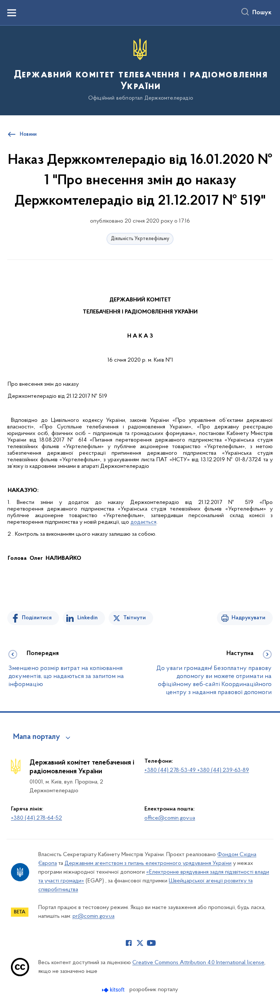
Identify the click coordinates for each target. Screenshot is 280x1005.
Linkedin (87, 618)
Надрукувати (248, 618)
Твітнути (134, 618)
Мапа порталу (36, 737)
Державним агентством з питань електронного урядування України (148, 863)
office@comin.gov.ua (169, 818)
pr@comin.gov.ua (93, 916)
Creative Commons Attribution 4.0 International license (198, 963)
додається (143, 522)
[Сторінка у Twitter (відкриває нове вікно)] (140, 943)
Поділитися (37, 618)
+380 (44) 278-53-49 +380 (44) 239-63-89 (196, 770)
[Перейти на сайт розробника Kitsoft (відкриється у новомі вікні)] (114, 990)
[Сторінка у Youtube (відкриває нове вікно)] (151, 943)
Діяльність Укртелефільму (140, 239)
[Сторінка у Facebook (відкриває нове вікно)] (128, 943)
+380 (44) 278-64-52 (36, 818)
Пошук (262, 12)
